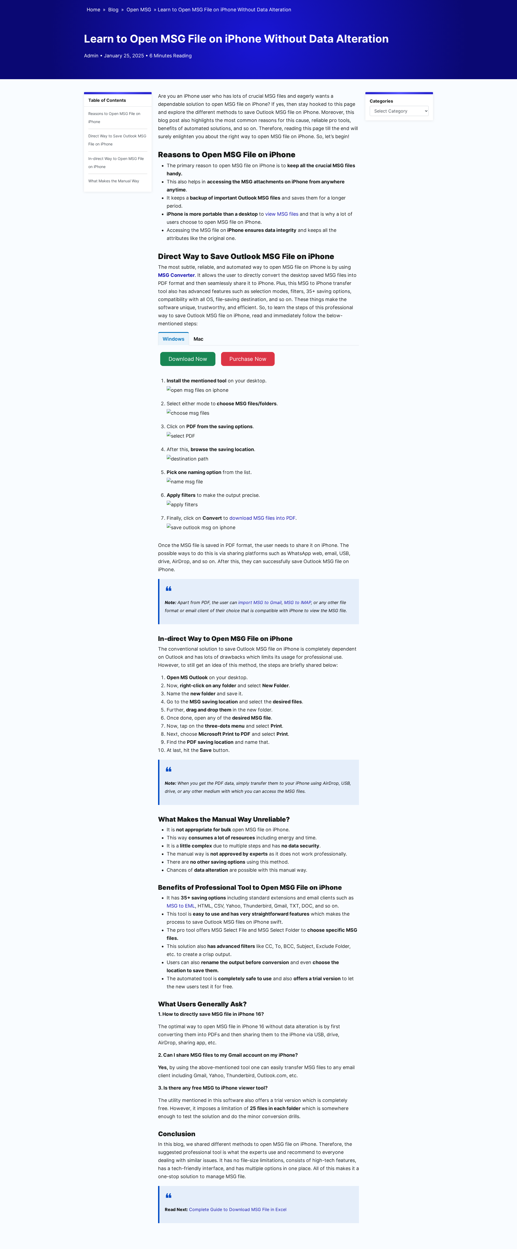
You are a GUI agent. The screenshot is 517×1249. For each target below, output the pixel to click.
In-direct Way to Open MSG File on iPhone (116, 162)
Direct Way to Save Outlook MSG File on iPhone (117, 140)
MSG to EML (181, 906)
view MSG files (281, 214)
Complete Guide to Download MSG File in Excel (238, 1209)
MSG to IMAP (297, 602)
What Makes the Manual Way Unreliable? (113, 185)
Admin (91, 55)
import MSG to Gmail (260, 602)
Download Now (188, 359)
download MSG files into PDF (262, 518)
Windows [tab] (173, 339)
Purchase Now (247, 359)
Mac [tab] (198, 339)
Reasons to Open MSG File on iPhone (114, 117)
